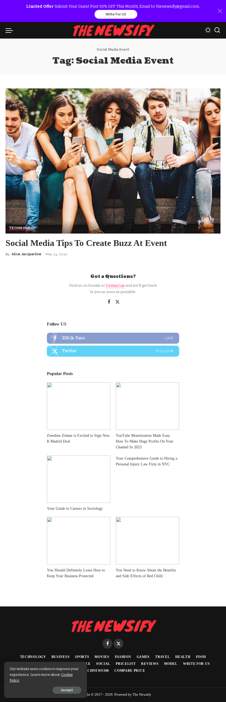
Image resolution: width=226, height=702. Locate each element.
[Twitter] (117, 302)
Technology (22, 228)
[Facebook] (109, 302)
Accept (67, 690)
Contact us (115, 285)
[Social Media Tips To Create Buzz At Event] (113, 161)
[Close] (220, 11)
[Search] (217, 30)
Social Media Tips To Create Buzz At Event (86, 243)
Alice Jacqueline (27, 254)
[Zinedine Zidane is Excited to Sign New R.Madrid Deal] (78, 406)
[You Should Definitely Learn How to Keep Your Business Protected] (78, 541)
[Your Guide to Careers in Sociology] (78, 479)
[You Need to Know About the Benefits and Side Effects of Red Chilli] (147, 541)
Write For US (116, 14)
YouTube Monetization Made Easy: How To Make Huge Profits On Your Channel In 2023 (144, 441)
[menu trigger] (11, 30)
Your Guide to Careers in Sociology (75, 508)
